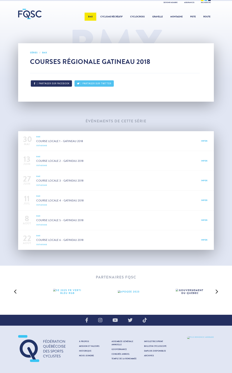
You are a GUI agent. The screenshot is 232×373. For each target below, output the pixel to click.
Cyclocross (137, 16)
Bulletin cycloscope (155, 346)
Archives (149, 355)
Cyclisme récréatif (111, 16)
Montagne (176, 16)
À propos (84, 341)
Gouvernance (119, 349)
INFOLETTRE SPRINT (153, 341)
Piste (193, 16)
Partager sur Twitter (97, 83)
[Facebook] (87, 320)
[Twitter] (130, 320)
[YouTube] (115, 320)
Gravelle (157, 16)
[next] (216, 291)
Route (206, 16)
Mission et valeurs (89, 346)
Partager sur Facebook (54, 83)
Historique (85, 350)
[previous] (15, 291)
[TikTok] (144, 320)
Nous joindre (86, 355)
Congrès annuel (121, 354)
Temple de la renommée (124, 358)
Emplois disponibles (155, 350)
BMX (90, 16)
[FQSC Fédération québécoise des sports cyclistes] (38, 14)
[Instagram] (100, 320)
